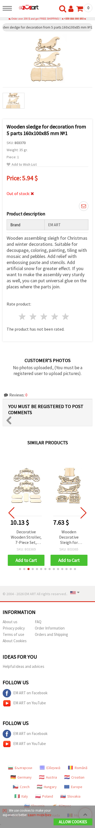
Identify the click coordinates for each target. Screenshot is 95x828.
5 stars (65, 316)
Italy (24, 796)
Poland (47, 796)
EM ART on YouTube (29, 702)
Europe (76, 786)
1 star (22, 316)
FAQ (38, 621)
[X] (5, 810)
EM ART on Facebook (30, 692)
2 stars (33, 316)
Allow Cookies (73, 821)
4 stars (54, 316)
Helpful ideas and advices (23, 666)
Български (23, 767)
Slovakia (73, 796)
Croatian (77, 777)
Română (81, 767)
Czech (25, 786)
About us (10, 621)
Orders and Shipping (51, 634)
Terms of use (13, 634)
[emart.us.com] (26, 7)
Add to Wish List (24, 164)
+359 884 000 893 (74, 18)
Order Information (50, 628)
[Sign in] (72, 9)
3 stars (44, 316)
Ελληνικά (53, 767)
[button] (20, 569)
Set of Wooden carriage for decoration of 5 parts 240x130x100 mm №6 (69, 537)
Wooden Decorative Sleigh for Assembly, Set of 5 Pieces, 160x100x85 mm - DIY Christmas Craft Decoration (26, 537)
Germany (24, 777)
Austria (51, 777)
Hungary (50, 786)
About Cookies (15, 640)
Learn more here (39, 815)
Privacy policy (14, 628)
